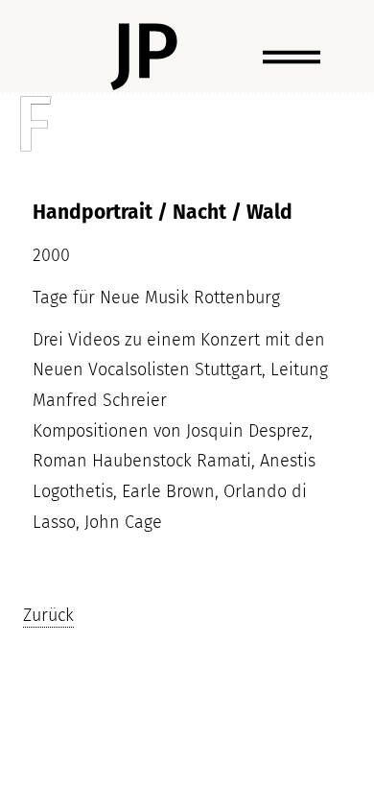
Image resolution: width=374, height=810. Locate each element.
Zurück (48, 615)
